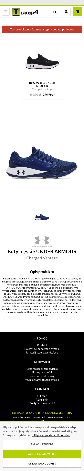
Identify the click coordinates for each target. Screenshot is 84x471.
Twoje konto (66, 11)
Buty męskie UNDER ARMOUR (42, 86)
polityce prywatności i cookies (50, 435)
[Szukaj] (54, 11)
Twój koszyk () (77, 11)
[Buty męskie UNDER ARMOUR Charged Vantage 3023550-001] (42, 61)
